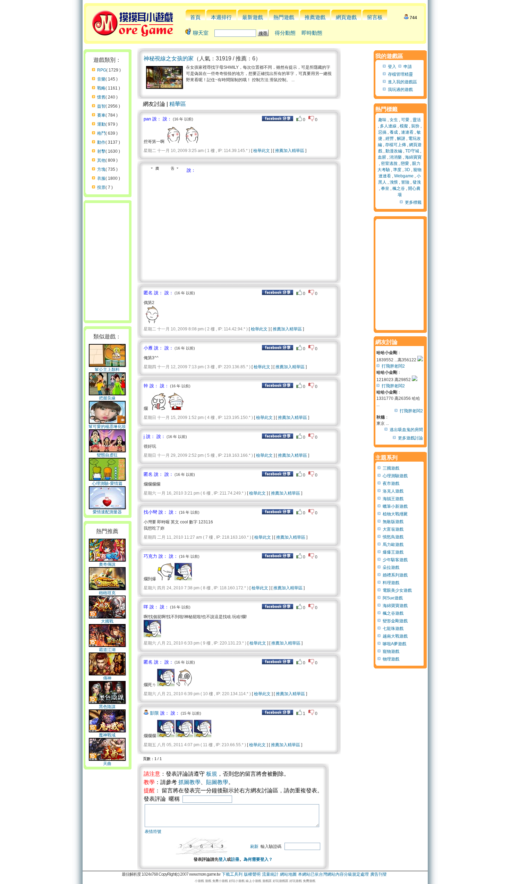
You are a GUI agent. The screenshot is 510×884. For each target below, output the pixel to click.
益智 (101, 106)
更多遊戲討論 (410, 438)
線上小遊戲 (253, 881)
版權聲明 (252, 874)
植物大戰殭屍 (395, 514)
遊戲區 (267, 881)
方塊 (101, 169)
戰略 (101, 88)
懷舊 (101, 97)
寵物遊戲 (391, 651)
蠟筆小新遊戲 (395, 506)
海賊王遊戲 (393, 498)
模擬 (404, 126)
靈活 (417, 119)
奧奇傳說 (107, 564)
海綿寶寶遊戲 (395, 605)
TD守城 (412, 151)
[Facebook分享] (277, 119)
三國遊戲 (391, 468)
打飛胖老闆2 (393, 366)
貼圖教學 (217, 782)
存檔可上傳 (395, 144)
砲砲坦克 (107, 592)
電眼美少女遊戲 (397, 590)
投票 (101, 187)
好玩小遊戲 (237, 881)
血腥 (382, 157)
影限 (154, 713)
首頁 (195, 17)
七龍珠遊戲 (393, 628)
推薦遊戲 (315, 17)
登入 (223, 859)
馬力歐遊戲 (393, 544)
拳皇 (385, 188)
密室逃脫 (389, 163)
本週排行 (221, 17)
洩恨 (394, 182)
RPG (101, 70)
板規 (211, 774)
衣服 (101, 178)
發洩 (417, 182)
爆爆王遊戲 (393, 552)
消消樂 (395, 157)
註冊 (235, 859)
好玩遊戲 (295, 881)
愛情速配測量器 (107, 512)
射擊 (101, 151)
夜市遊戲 (391, 483)
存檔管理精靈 (400, 74)
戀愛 (405, 163)
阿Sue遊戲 (393, 598)
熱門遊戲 (283, 17)
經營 (389, 138)
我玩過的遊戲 (400, 89)
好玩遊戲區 (280, 881)
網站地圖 (288, 874)
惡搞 (382, 132)
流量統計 (270, 874)
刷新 (254, 846)
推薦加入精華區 (289, 150)
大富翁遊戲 (393, 529)
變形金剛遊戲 (395, 620)
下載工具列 (232, 874)
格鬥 (101, 133)
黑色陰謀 (107, 706)
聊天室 (201, 33)
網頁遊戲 (346, 17)
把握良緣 (107, 398)
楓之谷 (398, 188)
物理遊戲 (391, 659)
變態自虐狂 (107, 455)
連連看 (407, 132)
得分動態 (285, 33)
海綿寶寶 (413, 157)
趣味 (382, 119)
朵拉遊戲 (391, 567)
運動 (101, 124)
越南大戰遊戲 (395, 636)
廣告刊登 (378, 874)
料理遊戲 (391, 582)
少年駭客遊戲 (395, 559)
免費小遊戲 (220, 881)
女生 (394, 119)
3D (407, 169)
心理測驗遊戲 (395, 475)
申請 (407, 66)
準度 (397, 169)
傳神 (107, 678)
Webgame (404, 176)
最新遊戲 (252, 17)
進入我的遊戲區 (402, 81)
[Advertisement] (202, 225)
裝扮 (415, 126)
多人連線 (388, 126)
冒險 (405, 182)
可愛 (405, 119)
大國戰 (107, 621)
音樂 (101, 79)
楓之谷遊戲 (393, 613)
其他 (101, 160)
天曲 (107, 763)
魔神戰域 (107, 735)
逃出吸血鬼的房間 (406, 429)
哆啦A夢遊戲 (394, 643)
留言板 (375, 17)
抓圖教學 (189, 782)
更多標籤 (413, 202)
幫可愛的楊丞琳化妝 (107, 426)
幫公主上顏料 (107, 369)
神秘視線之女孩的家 (169, 58)
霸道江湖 (107, 649)
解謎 (401, 138)
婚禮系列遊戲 (395, 575)
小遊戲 (199, 881)
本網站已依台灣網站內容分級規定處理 (333, 874)
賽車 (101, 115)
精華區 (177, 104)
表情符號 (153, 831)
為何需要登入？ (258, 859)
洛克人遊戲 (393, 491)
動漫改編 (393, 151)
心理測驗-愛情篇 (107, 483)
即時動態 (311, 33)
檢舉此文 (261, 150)
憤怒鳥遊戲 (393, 536)
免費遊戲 (309, 881)
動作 (101, 142)
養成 (394, 132)
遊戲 (208, 881)
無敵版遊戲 (393, 521)
